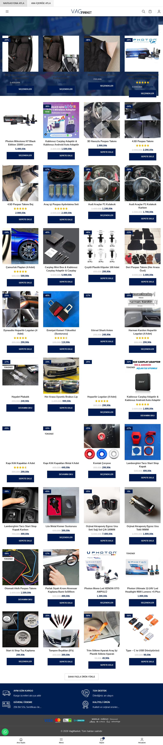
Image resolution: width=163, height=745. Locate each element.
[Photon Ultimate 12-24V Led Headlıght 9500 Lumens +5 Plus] (143, 567)
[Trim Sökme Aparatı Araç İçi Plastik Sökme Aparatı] (102, 629)
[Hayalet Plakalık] (20, 376)
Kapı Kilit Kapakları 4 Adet (20, 463)
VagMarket (74, 731)
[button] (61, 155)
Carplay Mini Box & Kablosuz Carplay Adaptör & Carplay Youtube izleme (61, 270)
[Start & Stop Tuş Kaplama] (20, 629)
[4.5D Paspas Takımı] (143, 120)
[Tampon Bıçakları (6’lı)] (61, 629)
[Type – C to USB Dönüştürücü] (143, 629)
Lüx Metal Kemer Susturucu (61, 526)
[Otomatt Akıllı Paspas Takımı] (20, 567)
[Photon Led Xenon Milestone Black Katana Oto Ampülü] (143, 54)
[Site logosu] (81, 11)
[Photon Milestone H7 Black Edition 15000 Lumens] (20, 120)
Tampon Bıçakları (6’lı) (61, 650)
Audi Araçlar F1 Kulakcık (102, 204)
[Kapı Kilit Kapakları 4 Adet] (20, 442)
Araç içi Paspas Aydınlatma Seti (61, 204)
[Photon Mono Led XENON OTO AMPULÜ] (102, 567)
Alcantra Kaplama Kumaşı (102, 74)
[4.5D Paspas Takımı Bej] (20, 183)
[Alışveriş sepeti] (151, 11)
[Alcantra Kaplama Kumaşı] (102, 54)
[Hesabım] (159, 11)
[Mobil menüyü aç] (7, 11)
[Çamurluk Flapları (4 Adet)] (20, 246)
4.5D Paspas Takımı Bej (20, 204)
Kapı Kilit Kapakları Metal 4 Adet (61, 463)
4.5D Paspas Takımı (142, 141)
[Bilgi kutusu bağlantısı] (40, 693)
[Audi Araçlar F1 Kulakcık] (102, 183)
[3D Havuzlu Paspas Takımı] (102, 120)
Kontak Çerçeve (102, 463)
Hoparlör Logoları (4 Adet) (101, 396)
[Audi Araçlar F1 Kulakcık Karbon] (143, 183)
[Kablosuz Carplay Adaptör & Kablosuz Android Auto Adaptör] (61, 120)
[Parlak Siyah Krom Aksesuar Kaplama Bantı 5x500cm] (61, 567)
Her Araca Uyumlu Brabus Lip (61, 396)
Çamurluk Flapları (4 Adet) (20, 267)
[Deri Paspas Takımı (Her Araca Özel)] (143, 246)
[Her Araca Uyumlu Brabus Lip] (61, 376)
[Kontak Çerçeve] (102, 442)
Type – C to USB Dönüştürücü (142, 650)
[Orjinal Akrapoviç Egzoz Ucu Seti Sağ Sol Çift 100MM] (102, 505)
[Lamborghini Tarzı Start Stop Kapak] (143, 442)
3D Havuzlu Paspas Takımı (102, 141)
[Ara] (143, 11)
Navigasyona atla (13, 3)
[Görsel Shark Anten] (102, 309)
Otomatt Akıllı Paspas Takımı (20, 588)
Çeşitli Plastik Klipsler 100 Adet (102, 267)
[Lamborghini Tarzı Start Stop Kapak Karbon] (20, 505)
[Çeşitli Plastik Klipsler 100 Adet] (102, 246)
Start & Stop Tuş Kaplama (20, 650)
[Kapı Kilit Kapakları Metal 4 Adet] (61, 442)
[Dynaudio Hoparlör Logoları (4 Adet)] (20, 309)
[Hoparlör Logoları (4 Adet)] (102, 376)
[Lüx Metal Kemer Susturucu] (61, 505)
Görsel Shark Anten (102, 330)
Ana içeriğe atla (41, 3)
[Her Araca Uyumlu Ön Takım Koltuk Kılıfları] (20, 54)
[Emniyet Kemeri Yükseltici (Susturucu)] (61, 309)
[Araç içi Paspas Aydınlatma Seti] (61, 183)
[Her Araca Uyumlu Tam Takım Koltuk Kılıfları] (61, 54)
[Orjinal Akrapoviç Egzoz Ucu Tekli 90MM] (143, 505)
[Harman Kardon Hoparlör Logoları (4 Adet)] (143, 309)
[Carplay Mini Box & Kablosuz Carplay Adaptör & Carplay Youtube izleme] (61, 246)
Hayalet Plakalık (20, 396)
